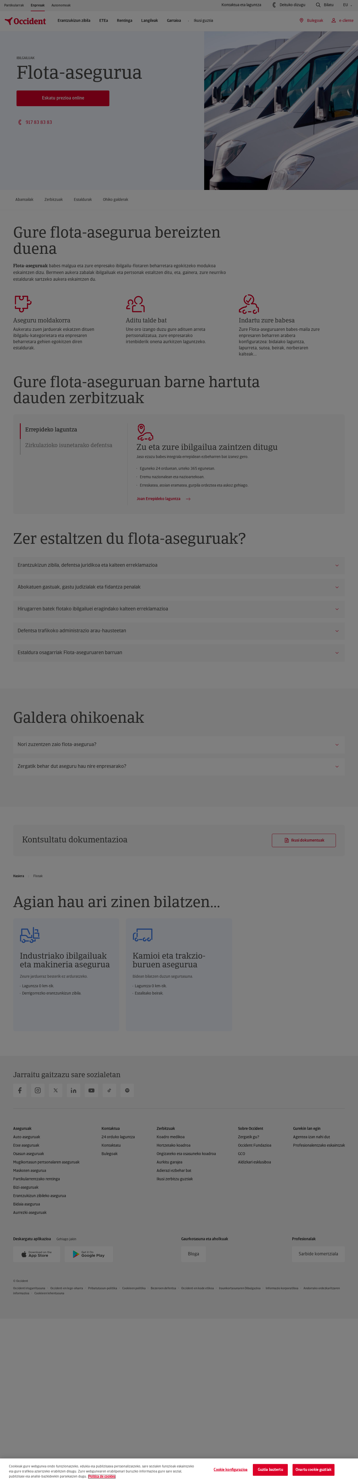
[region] (179, 1470)
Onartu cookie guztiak (313, 1470)
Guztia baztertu (270, 1470)
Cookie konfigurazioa (231, 1470)
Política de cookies (101, 1476)
